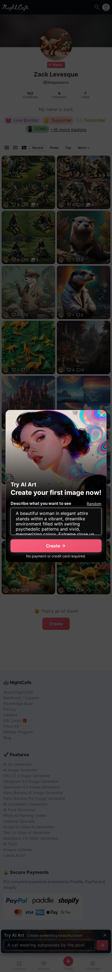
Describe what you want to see (41, 503)
